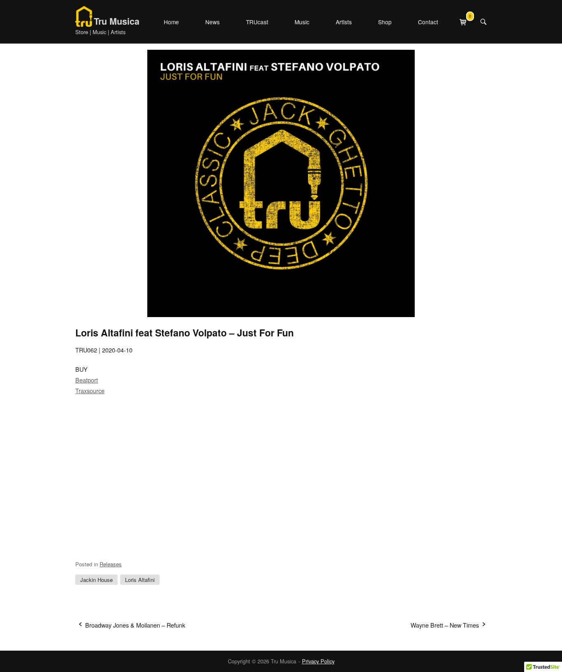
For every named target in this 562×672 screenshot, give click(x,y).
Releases (111, 564)
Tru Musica (116, 21)
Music (302, 22)
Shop (385, 22)
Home (171, 22)
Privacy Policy (318, 661)
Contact (428, 22)
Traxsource (90, 390)
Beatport (86, 379)
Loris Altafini (140, 580)
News (212, 22)
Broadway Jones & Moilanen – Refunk (135, 625)
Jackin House (96, 580)
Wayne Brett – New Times (445, 625)
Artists (344, 22)
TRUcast (257, 22)
